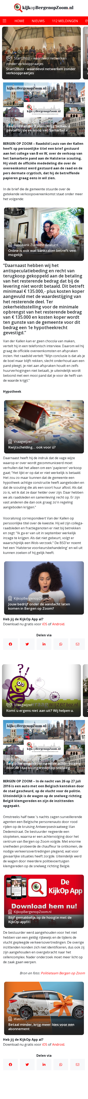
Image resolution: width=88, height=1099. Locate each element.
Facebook (10, 644)
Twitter (27, 644)
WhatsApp (60, 644)
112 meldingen (65, 21)
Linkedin (44, 644)
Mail (77, 644)
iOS (44, 624)
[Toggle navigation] (4, 20)
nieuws (38, 21)
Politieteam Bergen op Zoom (63, 973)
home (19, 21)
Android (58, 624)
